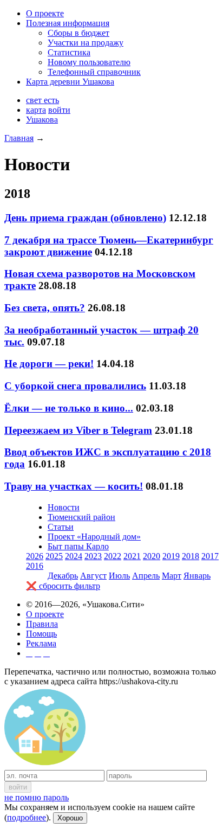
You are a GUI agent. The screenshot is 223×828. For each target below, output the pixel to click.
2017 (210, 556)
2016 (34, 565)
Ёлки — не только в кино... (68, 408)
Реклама (41, 643)
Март (171, 575)
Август (93, 575)
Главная (19, 138)
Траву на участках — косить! (73, 486)
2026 (34, 556)
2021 (132, 556)
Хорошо (70, 818)
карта (36, 109)
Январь (197, 575)
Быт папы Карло (78, 546)
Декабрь (63, 575)
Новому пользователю (89, 62)
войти (59, 109)
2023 (93, 556)
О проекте (45, 13)
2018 (190, 556)
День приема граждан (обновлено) (85, 217)
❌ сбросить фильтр (63, 585)
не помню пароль (36, 797)
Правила (42, 623)
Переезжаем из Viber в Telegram (78, 430)
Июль (119, 575)
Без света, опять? (44, 307)
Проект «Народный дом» (94, 536)
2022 (112, 556)
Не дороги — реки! (49, 363)
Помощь (41, 633)
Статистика (69, 52)
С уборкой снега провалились (75, 385)
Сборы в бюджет (78, 32)
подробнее (26, 817)
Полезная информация (67, 23)
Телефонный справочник (94, 71)
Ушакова (42, 119)
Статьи (61, 526)
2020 (151, 556)
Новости (64, 507)
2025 (54, 556)
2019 (171, 556)
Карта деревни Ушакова (70, 81)
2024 (73, 556)
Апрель (146, 575)
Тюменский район (81, 517)
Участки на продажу (85, 42)
